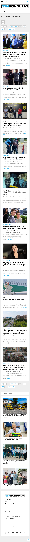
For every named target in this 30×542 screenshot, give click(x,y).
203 (12, 26)
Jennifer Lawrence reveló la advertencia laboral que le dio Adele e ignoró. (14, 192)
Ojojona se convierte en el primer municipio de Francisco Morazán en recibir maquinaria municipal (14, 416)
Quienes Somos (16, 516)
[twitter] (2, 1)
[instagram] (4, 1)
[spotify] (5, 532)
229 (10, 29)
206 (24, 26)
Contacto (7, 516)
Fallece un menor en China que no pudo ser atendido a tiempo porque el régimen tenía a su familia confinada (15, 331)
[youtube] (13, 532)
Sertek (2, 539)
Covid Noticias (6, 328)
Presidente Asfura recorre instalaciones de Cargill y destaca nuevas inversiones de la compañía (14, 462)
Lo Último (5, 120)
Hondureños (6, 155)
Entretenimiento (7, 189)
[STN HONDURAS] (15, 7)
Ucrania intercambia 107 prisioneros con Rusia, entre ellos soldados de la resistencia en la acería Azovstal (14, 367)
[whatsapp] (9, 532)
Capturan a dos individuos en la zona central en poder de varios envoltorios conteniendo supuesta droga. (15, 123)
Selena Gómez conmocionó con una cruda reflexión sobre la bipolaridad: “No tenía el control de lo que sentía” (14, 264)
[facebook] (6, 1)
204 (16, 26)
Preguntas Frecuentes (10, 518)
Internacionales (7, 363)
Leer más (8, 65)
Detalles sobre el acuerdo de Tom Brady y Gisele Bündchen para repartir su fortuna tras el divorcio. (14, 228)
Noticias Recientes (8, 393)
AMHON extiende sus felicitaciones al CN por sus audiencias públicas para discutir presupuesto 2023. (14, 54)
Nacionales (5, 50)
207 (3, 29)
